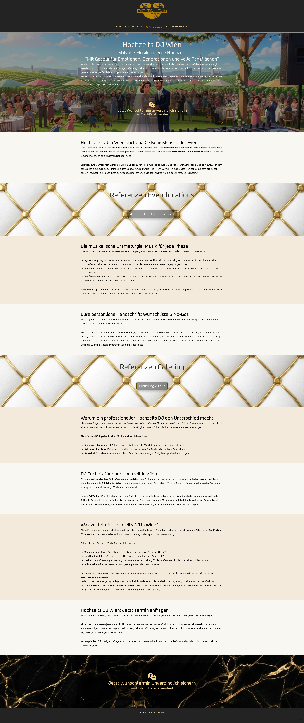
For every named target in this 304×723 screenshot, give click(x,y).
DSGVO (157, 716)
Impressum (143, 716)
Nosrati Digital (154, 712)
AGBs (150, 716)
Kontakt (134, 716)
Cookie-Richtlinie (167, 716)
